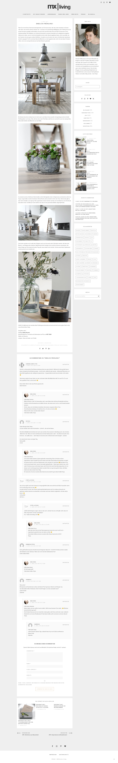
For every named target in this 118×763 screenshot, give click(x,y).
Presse (83, 14)
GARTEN (86, 118)
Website (29, 675)
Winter (88, 281)
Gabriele (28, 579)
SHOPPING (86, 126)
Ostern (78, 266)
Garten (62, 345)
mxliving (33, 394)
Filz (91, 241)
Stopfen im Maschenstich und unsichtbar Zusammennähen (85, 204)
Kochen (78, 255)
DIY (86, 115)
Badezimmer (85, 230)
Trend (90, 277)
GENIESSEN (86, 120)
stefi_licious (30, 480)
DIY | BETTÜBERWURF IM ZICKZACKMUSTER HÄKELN (92, 175)
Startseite (27, 14)
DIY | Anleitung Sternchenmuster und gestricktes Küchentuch (87, 218)
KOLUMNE (87, 123)
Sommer (96, 270)
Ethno (86, 241)
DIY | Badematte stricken (90, 201)
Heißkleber (88, 248)
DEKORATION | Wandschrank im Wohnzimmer (59, 706)
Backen (78, 230)
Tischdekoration (81, 277)
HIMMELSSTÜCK (30, 544)
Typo (95, 277)
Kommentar (31, 650)
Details (87, 237)
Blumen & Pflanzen (35, 345)
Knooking (95, 252)
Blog (83, 234)
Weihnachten (80, 281)
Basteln (93, 230)
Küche (89, 259)
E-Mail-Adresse (32, 669)
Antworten (66, 364)
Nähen (88, 263)
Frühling (56, 345)
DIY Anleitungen (39, 14)
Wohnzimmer (79, 284)
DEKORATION (47, 343)
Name (29, 663)
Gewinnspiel (79, 248)
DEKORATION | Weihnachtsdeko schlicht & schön (42, 706)
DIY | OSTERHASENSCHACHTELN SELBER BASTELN (94, 153)
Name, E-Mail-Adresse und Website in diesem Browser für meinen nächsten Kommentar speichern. (41, 683)
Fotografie (79, 244)
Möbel (66, 345)
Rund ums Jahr (64, 14)
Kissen (89, 252)
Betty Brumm (26, 332)
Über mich (74, 14)
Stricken (86, 273)
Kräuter (85, 255)
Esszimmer (51, 345)
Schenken (93, 266)
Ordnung (95, 263)
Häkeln (83, 252)
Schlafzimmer (80, 270)
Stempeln (79, 273)
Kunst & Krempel (81, 259)
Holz (77, 252)
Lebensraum (52, 14)
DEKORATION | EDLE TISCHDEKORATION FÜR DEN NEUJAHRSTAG (25, 722)
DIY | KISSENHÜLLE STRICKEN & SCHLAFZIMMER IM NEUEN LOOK (92, 186)
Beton (78, 234)
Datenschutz (64, 754)
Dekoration (44, 345)
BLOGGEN (86, 110)
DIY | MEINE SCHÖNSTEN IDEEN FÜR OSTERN (92, 164)
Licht (94, 259)
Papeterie (85, 266)
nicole (28, 421)
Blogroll (91, 14)
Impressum (53, 754)
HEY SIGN (48, 334)
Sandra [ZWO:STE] (31, 363)
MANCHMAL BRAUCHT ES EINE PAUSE (92, 141)
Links (77, 263)
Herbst (96, 248)
